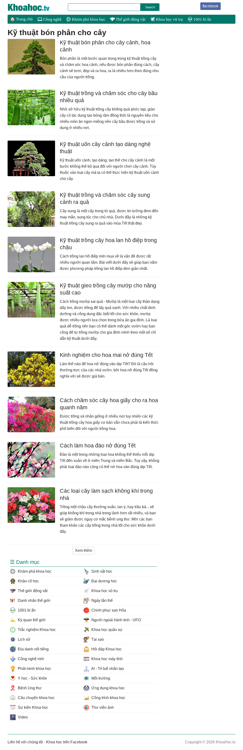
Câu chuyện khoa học (36, 698)
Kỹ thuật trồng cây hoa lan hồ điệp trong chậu (108, 243)
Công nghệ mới (30, 659)
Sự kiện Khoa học (32, 707)
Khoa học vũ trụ (169, 19)
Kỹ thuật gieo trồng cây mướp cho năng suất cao (108, 289)
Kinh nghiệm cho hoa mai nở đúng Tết (106, 355)
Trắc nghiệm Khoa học (36, 630)
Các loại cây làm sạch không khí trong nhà (106, 494)
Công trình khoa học (107, 698)
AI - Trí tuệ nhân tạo (107, 669)
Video (22, 717)
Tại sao (97, 639)
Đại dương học (103, 581)
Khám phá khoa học (88, 19)
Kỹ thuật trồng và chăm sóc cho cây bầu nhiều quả (109, 96)
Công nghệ (51, 19)
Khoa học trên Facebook (66, 742)
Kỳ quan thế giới (31, 620)
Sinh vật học (101, 571)
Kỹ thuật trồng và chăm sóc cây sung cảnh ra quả (105, 198)
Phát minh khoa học (34, 669)
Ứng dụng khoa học (107, 688)
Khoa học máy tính (106, 659)
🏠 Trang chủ (21, 19)
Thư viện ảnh (102, 707)
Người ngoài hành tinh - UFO (115, 620)
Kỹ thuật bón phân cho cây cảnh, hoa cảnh (105, 46)
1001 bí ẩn (201, 19)
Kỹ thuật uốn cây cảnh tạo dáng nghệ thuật (105, 147)
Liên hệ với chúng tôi (25, 742)
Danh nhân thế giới (33, 600)
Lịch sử (23, 639)
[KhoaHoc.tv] (34, 7)
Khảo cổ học (28, 581)
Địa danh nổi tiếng (33, 649)
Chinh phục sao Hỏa (108, 610)
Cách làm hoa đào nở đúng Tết (98, 445)
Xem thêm (83, 550)
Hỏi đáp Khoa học (106, 649)
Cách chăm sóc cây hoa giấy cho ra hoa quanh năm (109, 403)
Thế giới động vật (130, 19)
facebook (210, 6)
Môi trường (100, 678)
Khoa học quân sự (106, 630)
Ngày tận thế (101, 600)
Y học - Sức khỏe (32, 678)
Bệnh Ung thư (29, 688)
